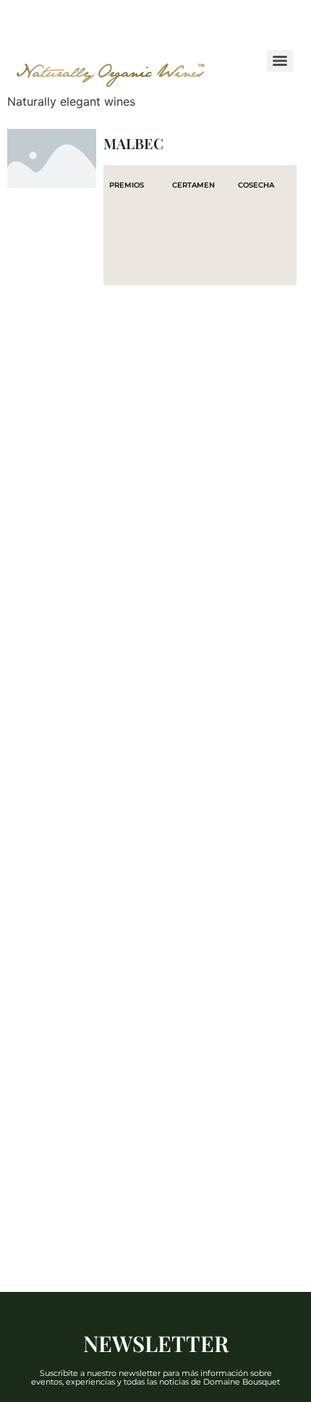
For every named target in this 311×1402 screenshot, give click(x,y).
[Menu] (280, 61)
